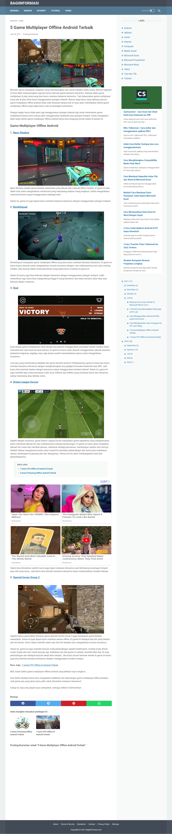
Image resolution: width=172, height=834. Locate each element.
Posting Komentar (30, 34)
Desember (132, 285)
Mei (130, 358)
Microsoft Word (131, 64)
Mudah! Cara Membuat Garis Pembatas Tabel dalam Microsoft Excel (139, 195)
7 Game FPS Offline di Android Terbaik (36, 469)
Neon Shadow (21, 132)
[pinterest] (73, 703)
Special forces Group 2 (26, 577)
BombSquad (20, 207)
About (55, 824)
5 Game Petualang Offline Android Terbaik (38, 473)
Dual (15, 287)
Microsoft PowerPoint (134, 60)
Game (127, 37)
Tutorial (55, 11)
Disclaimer (81, 824)
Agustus (132, 350)
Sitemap (115, 824)
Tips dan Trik (130, 74)
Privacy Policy (103, 824)
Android (28, 11)
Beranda (14, 11)
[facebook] (23, 703)
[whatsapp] (99, 703)
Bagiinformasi (24, 3)
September (133, 345)
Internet (41, 11)
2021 (128, 281)
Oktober (131, 294)
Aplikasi (128, 32)
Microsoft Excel (131, 55)
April (130, 362)
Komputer (128, 46)
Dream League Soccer (25, 382)
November (132, 290)
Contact (91, 824)
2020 (128, 341)
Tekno (68, 11)
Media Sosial (130, 51)
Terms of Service (67, 824)
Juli (130, 298)
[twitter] (48, 703)
